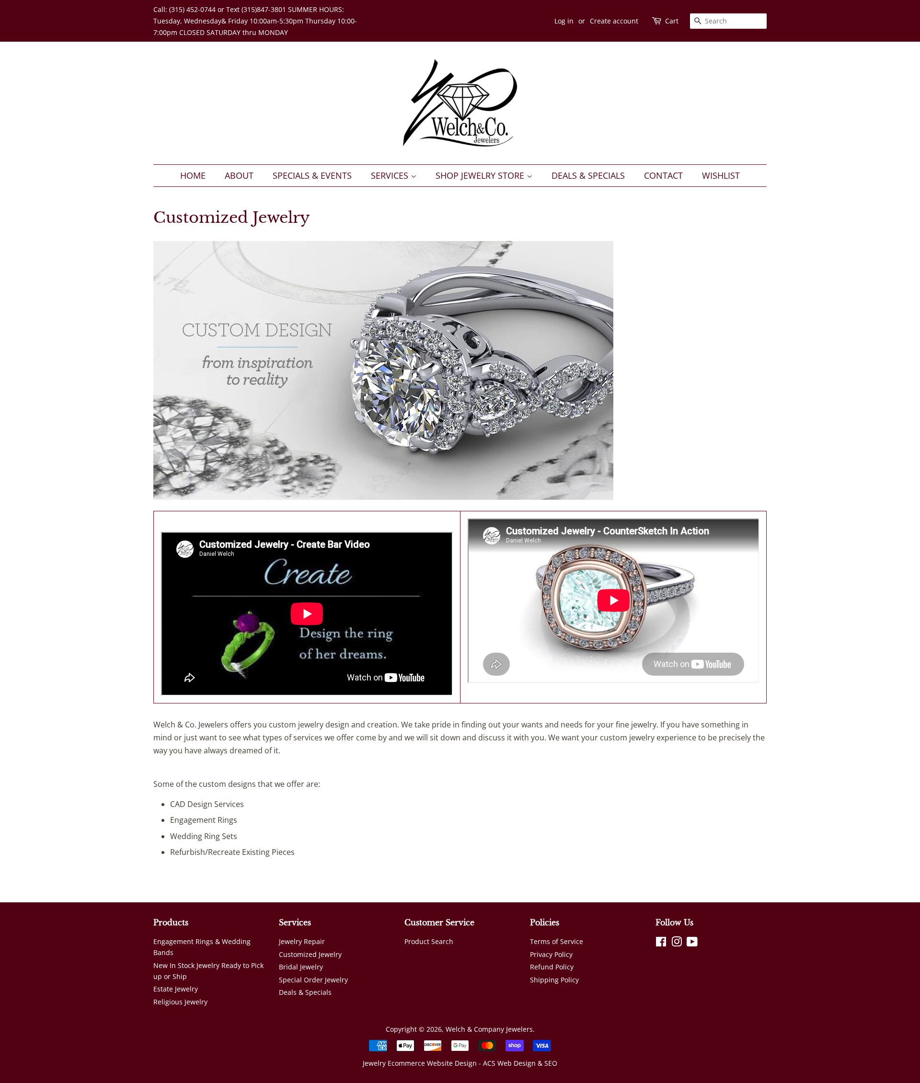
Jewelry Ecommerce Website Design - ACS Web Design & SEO (460, 1063)
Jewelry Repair (302, 941)
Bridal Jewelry (301, 966)
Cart (671, 20)
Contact (663, 175)
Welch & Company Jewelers (489, 1029)
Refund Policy (552, 966)
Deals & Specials (588, 175)
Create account (614, 20)
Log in (564, 20)
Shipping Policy (554, 979)
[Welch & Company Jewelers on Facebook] (661, 943)
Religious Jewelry (180, 1001)
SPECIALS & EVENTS (312, 175)
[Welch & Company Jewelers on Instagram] (676, 943)
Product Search (428, 941)
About (239, 175)
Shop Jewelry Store (481, 175)
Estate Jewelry (175, 988)
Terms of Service (556, 941)
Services (391, 175)
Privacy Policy (551, 954)
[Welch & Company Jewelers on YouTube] (692, 943)
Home (193, 175)
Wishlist (721, 175)
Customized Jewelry (310, 954)
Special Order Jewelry (313, 979)
